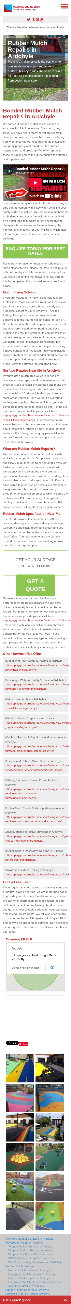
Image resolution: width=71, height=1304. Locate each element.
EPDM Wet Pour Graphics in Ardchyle (31, 1258)
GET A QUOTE (36, 585)
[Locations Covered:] (5, 6)
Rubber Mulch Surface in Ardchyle (29, 1270)
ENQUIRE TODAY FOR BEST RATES (35, 250)
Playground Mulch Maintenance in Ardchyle (35, 1282)
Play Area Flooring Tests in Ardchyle (27, 1293)
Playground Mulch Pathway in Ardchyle (32, 1274)
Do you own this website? (26, 967)
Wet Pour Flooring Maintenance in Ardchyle (35, 1262)
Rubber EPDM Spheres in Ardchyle (27, 1289)
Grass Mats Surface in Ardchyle (25, 1285)
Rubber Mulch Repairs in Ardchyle (29, 1278)
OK (52, 967)
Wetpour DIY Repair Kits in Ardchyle (30, 1254)
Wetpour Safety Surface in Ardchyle (30, 1246)
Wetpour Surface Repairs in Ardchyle (31, 1250)
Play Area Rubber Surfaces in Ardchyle (29, 1238)
